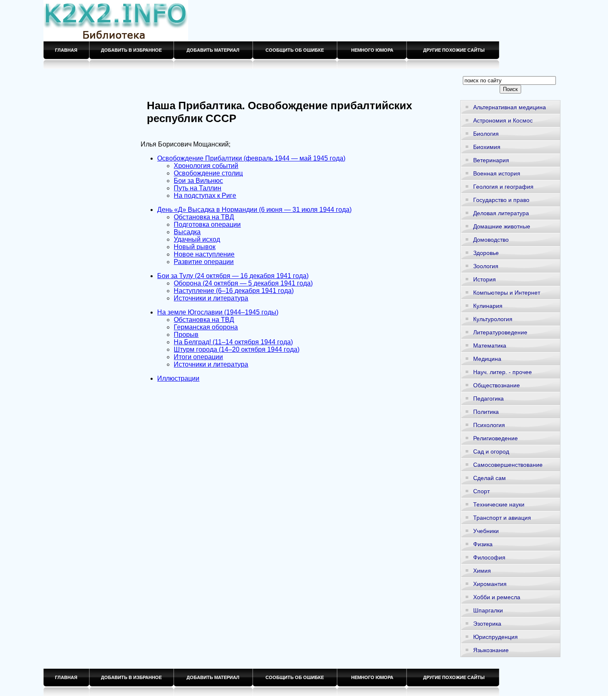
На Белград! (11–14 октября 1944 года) (233, 342)
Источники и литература (211, 298)
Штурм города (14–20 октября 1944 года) (236, 349)
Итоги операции (198, 356)
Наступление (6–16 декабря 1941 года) (234, 290)
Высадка (187, 231)
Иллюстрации (178, 378)
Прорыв (186, 334)
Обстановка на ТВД (204, 217)
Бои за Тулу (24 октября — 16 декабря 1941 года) (233, 275)
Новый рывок (194, 246)
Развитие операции (204, 261)
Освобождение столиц (208, 173)
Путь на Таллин (197, 188)
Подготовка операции (207, 224)
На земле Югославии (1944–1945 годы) (217, 312)
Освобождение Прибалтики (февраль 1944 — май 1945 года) (251, 158)
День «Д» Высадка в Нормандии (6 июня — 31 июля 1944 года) (254, 209)
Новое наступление (204, 254)
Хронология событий (206, 165)
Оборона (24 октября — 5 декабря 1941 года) (243, 283)
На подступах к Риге (205, 195)
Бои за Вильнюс (198, 180)
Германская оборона (206, 327)
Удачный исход (197, 239)
